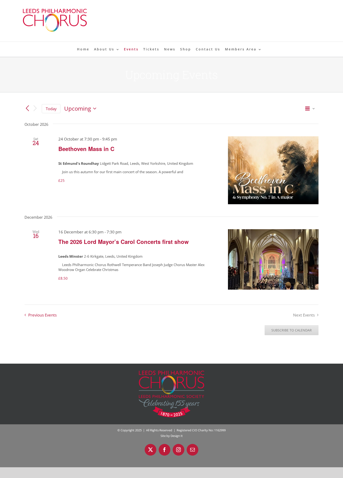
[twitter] (150, 450)
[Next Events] (35, 108)
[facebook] (164, 450)
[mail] (192, 450)
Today (51, 108)
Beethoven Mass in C (86, 149)
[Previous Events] (27, 108)
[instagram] (178, 450)
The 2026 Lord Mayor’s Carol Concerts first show (123, 242)
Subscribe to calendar (291, 330)
